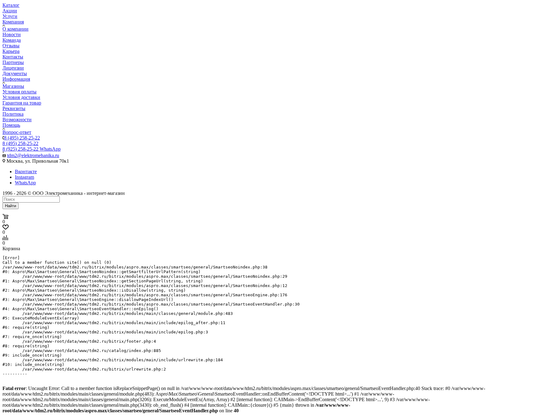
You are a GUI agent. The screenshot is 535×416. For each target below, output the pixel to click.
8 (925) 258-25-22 (31, 149)
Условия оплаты (19, 91)
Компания (13, 21)
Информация (16, 79)
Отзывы (11, 45)
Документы (14, 73)
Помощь (11, 125)
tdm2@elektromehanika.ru (33, 155)
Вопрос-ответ (16, 132)
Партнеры (13, 62)
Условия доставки (21, 97)
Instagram (24, 177)
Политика (13, 114)
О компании (15, 29)
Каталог (11, 5)
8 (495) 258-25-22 (22, 137)
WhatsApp (25, 182)
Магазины (13, 86)
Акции (9, 10)
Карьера (11, 51)
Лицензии (13, 68)
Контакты (12, 56)
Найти (10, 206)
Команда (11, 40)
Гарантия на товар (21, 102)
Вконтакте (26, 171)
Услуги (9, 16)
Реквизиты (13, 108)
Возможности (17, 119)
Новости (11, 34)
